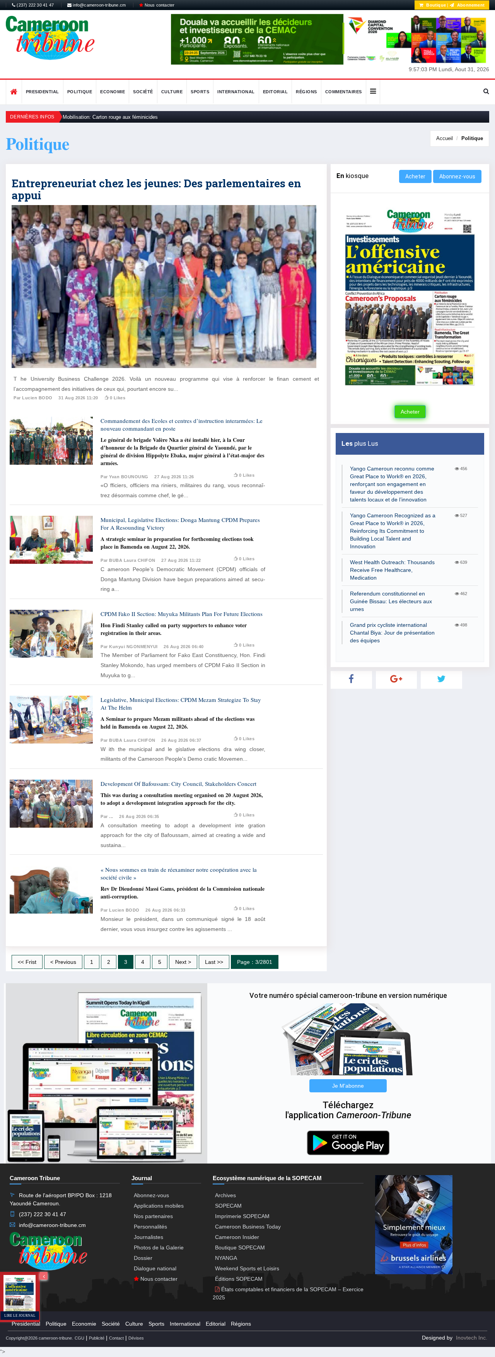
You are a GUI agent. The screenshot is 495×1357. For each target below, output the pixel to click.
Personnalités (150, 1227)
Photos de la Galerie (159, 1247)
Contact (116, 1338)
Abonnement (470, 5)
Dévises (136, 1338)
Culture (172, 91)
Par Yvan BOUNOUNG (124, 476)
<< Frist (27, 962)
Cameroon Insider (237, 1237)
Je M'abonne (348, 1086)
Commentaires (343, 91)
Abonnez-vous (457, 176)
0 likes (117, 397)
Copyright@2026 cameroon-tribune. (39, 1338)
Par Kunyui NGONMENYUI (129, 646)
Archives (225, 1195)
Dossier (143, 1258)
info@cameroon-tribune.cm (99, 5)
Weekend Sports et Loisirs (247, 1268)
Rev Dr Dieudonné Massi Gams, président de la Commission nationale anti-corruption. (183, 892)
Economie (112, 91)
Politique (79, 91)
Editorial (275, 91)
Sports (200, 91)
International (236, 91)
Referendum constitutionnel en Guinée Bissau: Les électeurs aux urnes (391, 601)
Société (143, 91)
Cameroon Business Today (248, 1227)
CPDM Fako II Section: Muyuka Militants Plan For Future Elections (182, 614)
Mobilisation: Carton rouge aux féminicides (110, 117)
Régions (306, 91)
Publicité (96, 1338)
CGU (79, 1338)
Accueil (444, 138)
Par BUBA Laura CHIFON (128, 560)
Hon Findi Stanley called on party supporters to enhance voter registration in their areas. (174, 629)
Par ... (107, 816)
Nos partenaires (153, 1216)
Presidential (42, 91)
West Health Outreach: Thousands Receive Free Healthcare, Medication (392, 570)
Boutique (435, 5)
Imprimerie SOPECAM (242, 1216)
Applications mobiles (159, 1206)
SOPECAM (228, 1206)
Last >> (214, 962)
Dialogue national (155, 1268)
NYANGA (226, 1258)
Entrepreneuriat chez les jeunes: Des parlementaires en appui (156, 189)
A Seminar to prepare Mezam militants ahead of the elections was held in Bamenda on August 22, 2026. (177, 723)
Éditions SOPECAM (239, 1279)
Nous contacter (158, 5)
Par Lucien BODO (33, 397)
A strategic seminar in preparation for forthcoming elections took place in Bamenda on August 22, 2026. (177, 543)
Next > (183, 962)
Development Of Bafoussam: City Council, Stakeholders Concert (178, 783)
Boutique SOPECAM (240, 1247)
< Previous (63, 962)
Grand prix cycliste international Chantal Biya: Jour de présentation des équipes (392, 632)
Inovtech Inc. (471, 1338)
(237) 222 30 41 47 (34, 5)
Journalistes (148, 1237)
